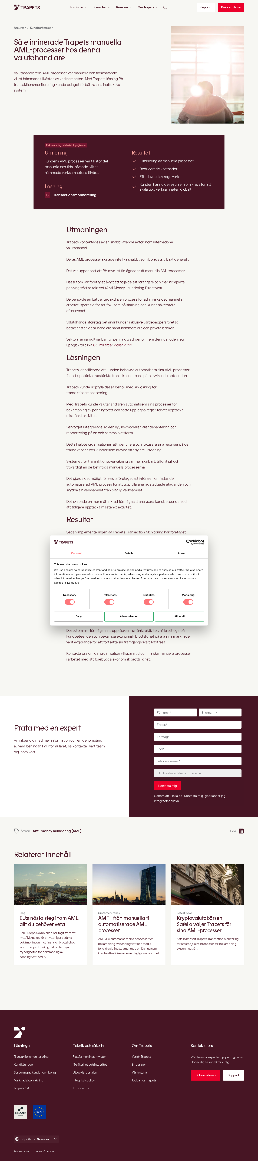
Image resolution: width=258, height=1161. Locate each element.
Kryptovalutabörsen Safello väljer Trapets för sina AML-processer (204, 924)
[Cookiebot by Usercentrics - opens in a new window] (188, 542)
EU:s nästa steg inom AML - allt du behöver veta (50, 921)
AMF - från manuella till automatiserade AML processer (124, 924)
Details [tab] (129, 553)
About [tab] (182, 553)
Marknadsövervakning (28, 1080)
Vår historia (139, 1072)
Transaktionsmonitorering (74, 195)
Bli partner (139, 1064)
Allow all (179, 616)
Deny (78, 616)
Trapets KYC (22, 1088)
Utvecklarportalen (85, 1072)
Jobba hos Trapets (144, 1080)
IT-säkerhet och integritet (90, 1064)
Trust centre (81, 1088)
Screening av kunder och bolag (35, 1072)
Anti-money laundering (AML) (57, 831)
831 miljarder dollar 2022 (112, 345)
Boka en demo (231, 7)
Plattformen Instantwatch (90, 1056)
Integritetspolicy (84, 1080)
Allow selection (129, 616)
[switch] (109, 602)
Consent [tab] (76, 553)
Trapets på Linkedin (44, 1151)
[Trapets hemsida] (27, 7)
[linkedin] (241, 831)
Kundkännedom (24, 1064)
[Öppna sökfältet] (164, 7)
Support (206, 7)
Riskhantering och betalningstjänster (66, 145)
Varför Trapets (141, 1056)
